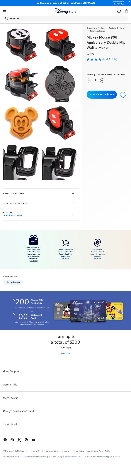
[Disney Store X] (19, 439)
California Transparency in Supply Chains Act (102, 456)
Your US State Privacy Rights (98, 451)
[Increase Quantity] (102, 80)
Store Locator (10, 398)
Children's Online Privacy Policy (35, 456)
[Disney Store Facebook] (3, 439)
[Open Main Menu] (4, 11)
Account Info (10, 384)
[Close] (128, 3)
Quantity (91, 74)
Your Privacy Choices (11, 457)
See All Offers (119, 4)
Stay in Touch (10, 424)
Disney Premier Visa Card (18, 411)
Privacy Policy (78, 451)
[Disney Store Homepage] (66, 11)
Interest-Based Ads (73, 456)
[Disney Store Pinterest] (26, 439)
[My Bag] (126, 11)
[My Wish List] (119, 11)
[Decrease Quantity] (89, 80)
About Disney (56, 456)
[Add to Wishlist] (123, 94)
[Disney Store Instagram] (12, 439)
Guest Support (11, 371)
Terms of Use (36, 451)
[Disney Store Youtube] (33, 439)
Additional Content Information (57, 451)
